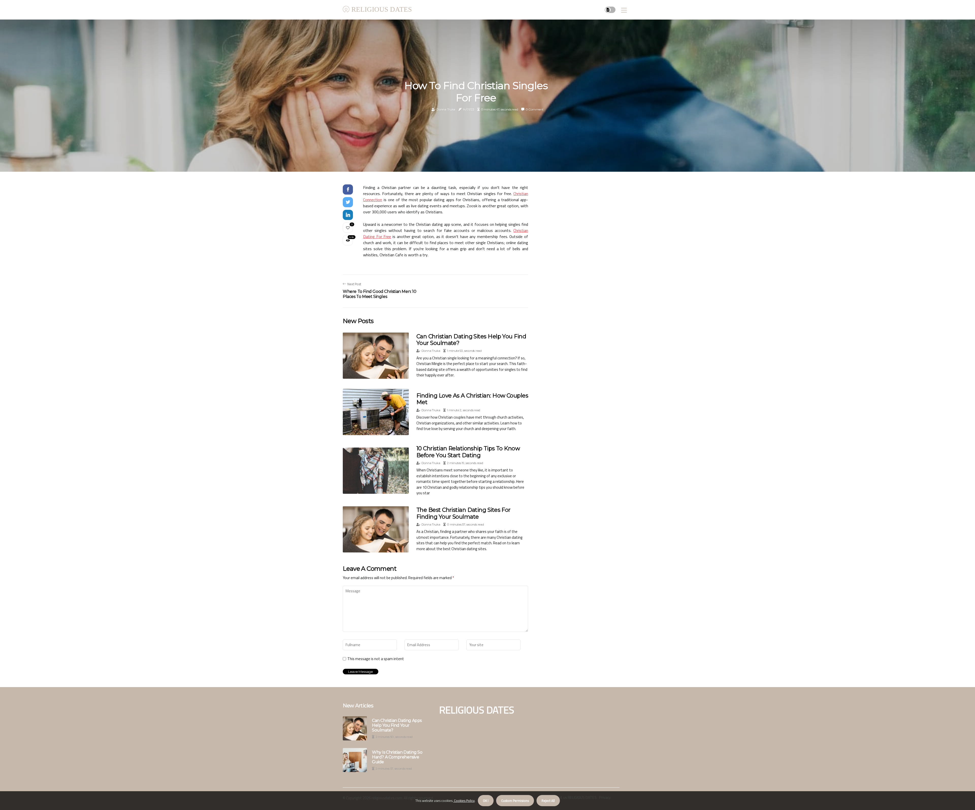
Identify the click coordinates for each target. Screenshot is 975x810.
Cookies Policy (464, 801)
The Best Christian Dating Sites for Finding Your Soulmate (463, 513)
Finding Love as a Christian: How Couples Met (472, 399)
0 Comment (534, 109)
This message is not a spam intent (375, 659)
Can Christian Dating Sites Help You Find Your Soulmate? (471, 339)
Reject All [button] (548, 801)
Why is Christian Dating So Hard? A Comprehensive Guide (397, 757)
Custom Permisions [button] (515, 801)
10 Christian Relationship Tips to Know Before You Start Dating (468, 451)
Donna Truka (445, 109)
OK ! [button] (486, 801)
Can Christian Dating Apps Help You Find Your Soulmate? (397, 725)
